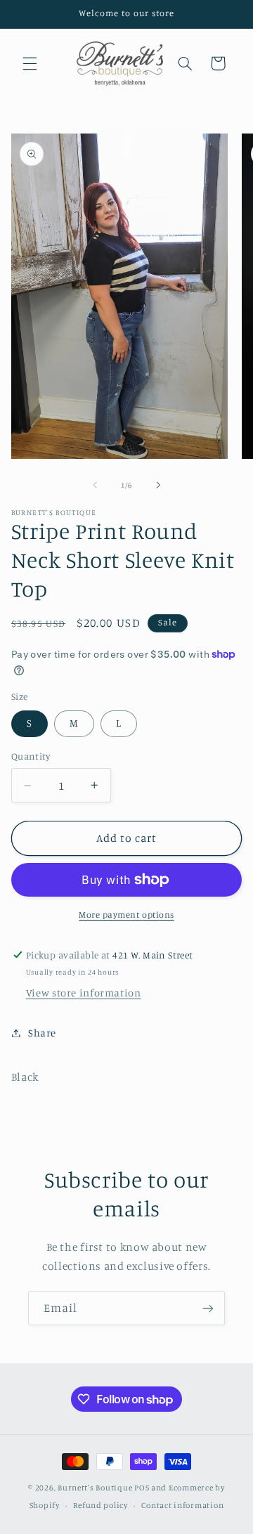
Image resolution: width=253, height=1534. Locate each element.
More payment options (126, 914)
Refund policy (100, 1505)
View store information (83, 993)
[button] (29, 63)
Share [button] (42, 1033)
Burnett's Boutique (95, 1488)
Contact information (182, 1505)
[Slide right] (158, 484)
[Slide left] (94, 484)
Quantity (30, 756)
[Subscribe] (208, 1308)
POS (141, 1488)
